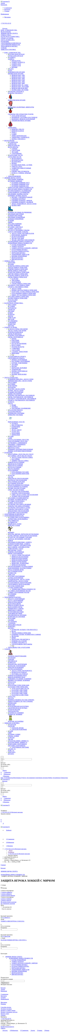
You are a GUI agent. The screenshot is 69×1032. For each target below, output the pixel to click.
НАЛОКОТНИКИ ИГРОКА (20, 966)
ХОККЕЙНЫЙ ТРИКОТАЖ (20, 969)
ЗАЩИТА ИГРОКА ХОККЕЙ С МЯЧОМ (24, 963)
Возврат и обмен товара (8, 1010)
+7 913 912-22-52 (6, 23)
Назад (10, 850)
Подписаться (5, 983)
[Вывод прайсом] (7, 911)
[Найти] (2, 768)
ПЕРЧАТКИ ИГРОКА (18, 968)
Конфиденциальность (7, 1026)
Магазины (7, 17)
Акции (3, 989)
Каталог (3, 988)
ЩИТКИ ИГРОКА (17, 974)
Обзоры (3, 1015)
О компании (8, 8)
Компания (4, 991)
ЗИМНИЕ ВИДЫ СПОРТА (13, 956)
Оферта (3, 1028)
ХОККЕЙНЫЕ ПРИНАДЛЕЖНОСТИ (21, 958)
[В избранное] (1, 931)
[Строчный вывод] (4, 911)
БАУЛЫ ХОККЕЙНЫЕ (19, 960)
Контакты (7, 9)
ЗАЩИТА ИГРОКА (18, 961)
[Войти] (1, 818)
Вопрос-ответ (5, 1013)
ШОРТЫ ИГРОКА (17, 973)
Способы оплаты (6, 1007)
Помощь (3, 1004)
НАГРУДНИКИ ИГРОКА (19, 965)
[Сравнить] (2, 933)
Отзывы (6, 11)
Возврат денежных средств (9, 1012)
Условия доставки (6, 1009)
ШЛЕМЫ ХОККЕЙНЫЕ (19, 971)
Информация (5, 999)
